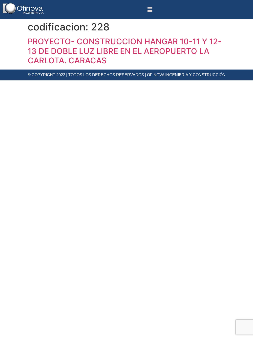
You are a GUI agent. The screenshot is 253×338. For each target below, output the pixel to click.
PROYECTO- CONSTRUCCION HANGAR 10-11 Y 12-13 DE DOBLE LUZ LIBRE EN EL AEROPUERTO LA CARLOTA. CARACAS (125, 51)
